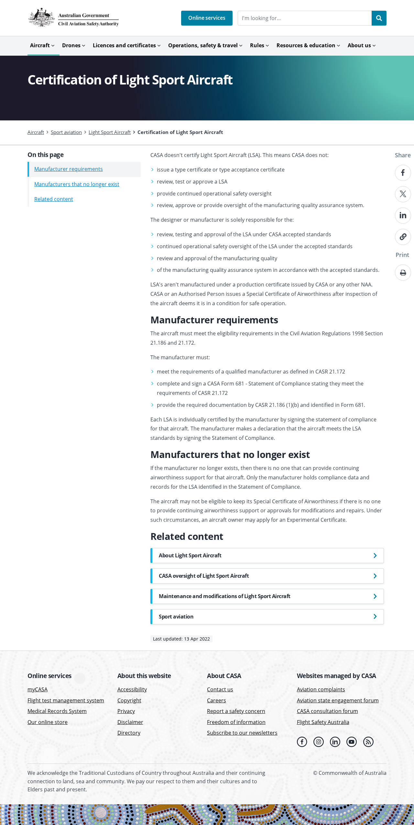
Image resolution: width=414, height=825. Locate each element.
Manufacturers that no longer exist (76, 184)
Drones (71, 45)
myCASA (37, 689)
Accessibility (132, 689)
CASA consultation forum (327, 711)
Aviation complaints (321, 689)
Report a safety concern (236, 711)
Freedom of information (236, 722)
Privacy (126, 711)
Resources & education (306, 45)
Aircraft (40, 45)
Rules (257, 45)
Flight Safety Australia (323, 722)
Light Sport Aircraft (110, 132)
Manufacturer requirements (68, 169)
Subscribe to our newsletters (242, 732)
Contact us (220, 689)
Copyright (129, 700)
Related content (53, 199)
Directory (128, 732)
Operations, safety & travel (203, 45)
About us (359, 45)
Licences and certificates (124, 45)
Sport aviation (66, 132)
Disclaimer (130, 722)
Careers (216, 700)
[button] (207, 18)
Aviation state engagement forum (338, 700)
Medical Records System (57, 711)
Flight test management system (65, 700)
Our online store (47, 722)
